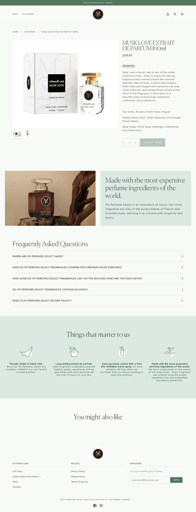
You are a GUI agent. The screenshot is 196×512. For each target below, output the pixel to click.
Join (176, 480)
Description (129, 66)
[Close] (142, 224)
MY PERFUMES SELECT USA (75, 500)
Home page (29, 32)
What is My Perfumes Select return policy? (42, 300)
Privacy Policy (78, 471)
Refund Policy (78, 476)
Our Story (17, 471)
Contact (17, 487)
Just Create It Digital (119, 500)
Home (15, 32)
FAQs (15, 481)
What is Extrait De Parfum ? (26, 476)
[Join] (118, 282)
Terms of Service (79, 481)
